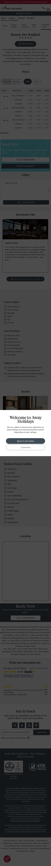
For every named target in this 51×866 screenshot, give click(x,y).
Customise (25, 447)
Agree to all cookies (25, 441)
